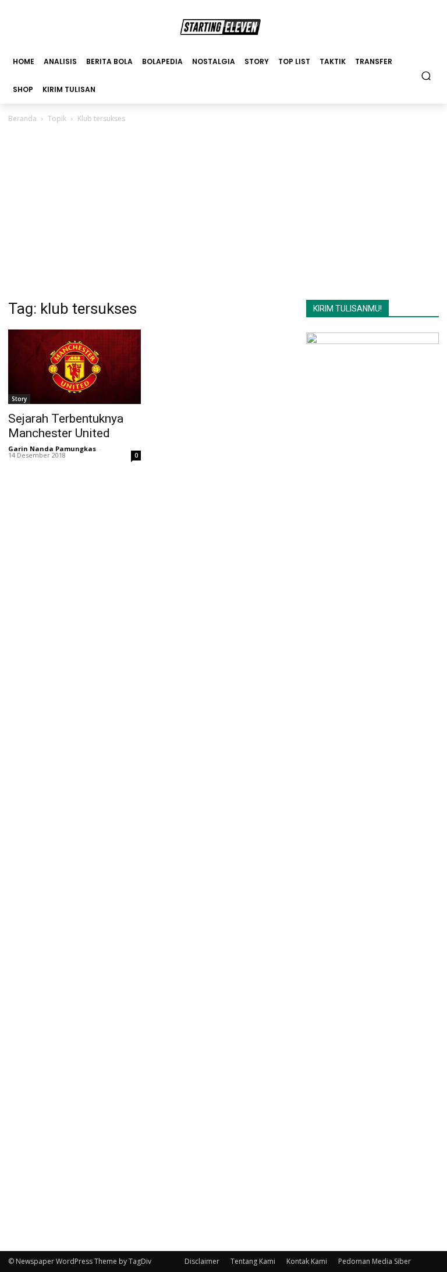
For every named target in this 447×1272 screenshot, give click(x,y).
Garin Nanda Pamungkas (52, 448)
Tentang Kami (252, 1261)
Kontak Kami (306, 1261)
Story (19, 399)
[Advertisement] (223, 212)
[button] (426, 75)
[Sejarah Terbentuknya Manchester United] (74, 366)
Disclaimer (202, 1261)
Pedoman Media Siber (374, 1261)
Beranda (22, 118)
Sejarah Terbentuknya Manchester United (65, 426)
